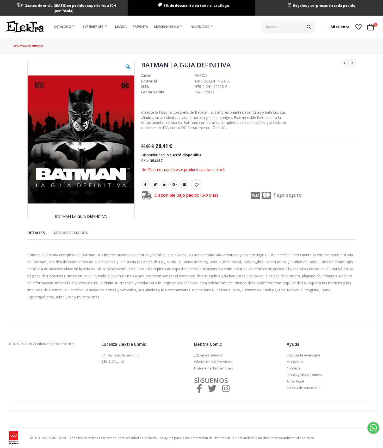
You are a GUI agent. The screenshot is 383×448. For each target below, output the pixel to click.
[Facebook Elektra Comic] (199, 388)
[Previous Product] (344, 63)
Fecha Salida (152, 91)
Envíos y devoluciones (304, 374)
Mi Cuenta (295, 361)
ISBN (145, 86)
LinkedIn (164, 184)
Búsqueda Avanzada (303, 355)
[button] (358, 26)
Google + (174, 184)
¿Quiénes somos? (208, 355)
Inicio (4, 45)
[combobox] (288, 27)
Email (184, 184)
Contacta (294, 368)
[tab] (36, 232)
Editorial (149, 81)
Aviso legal (295, 381)
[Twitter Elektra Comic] (212, 388)
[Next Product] (352, 63)
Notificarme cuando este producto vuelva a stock (183, 169)
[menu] (134, 27)
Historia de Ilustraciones (213, 368)
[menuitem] (65, 27)
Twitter (155, 184)
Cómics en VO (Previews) (213, 361)
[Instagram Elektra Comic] (226, 388)
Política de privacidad (303, 387)
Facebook (145, 184)
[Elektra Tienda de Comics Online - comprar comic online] (24, 27)
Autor (146, 75)
